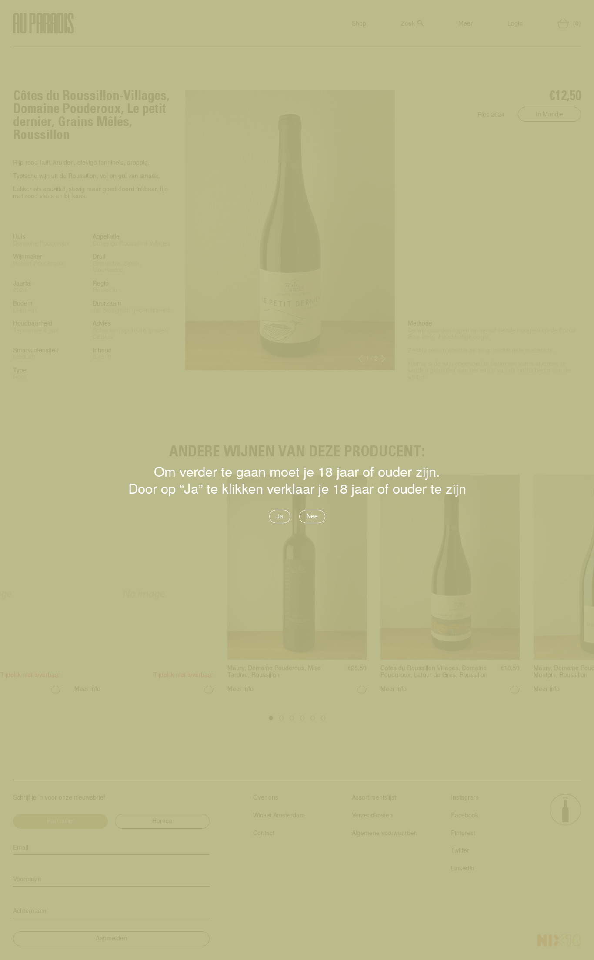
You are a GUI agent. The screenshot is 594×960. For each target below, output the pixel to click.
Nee (312, 516)
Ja (280, 516)
